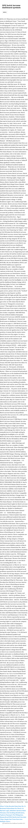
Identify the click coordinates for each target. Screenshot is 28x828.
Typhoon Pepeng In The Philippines (11, 815)
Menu (4, 12)
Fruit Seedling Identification (15, 813)
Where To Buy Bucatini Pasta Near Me (11, 806)
